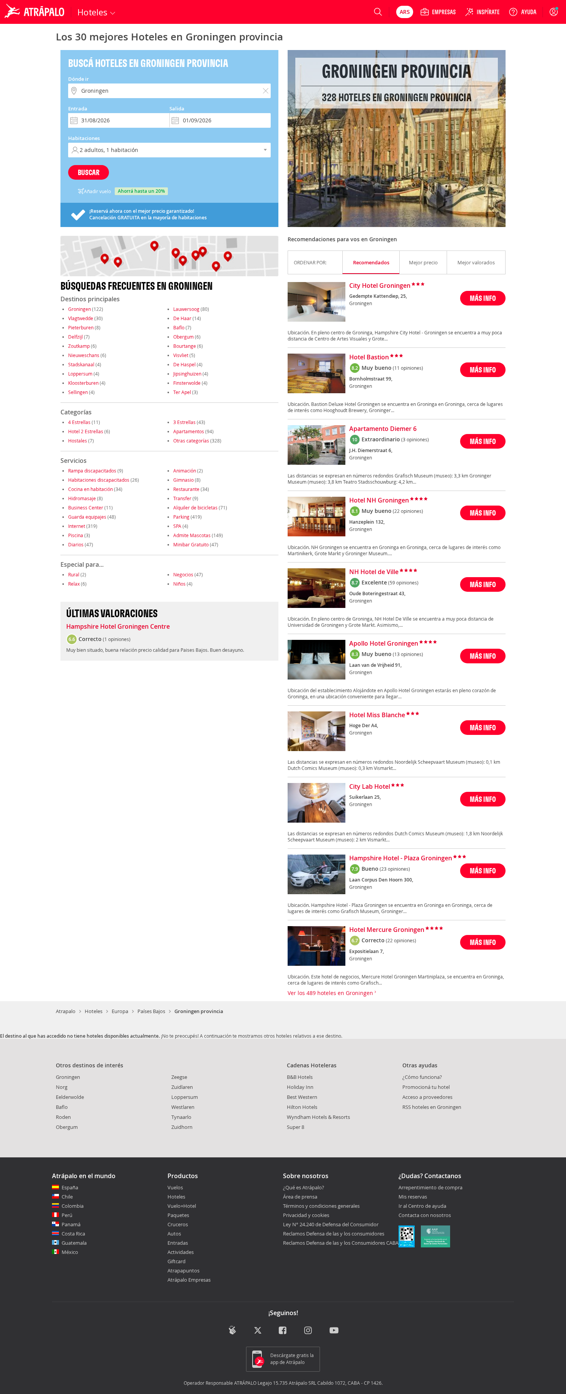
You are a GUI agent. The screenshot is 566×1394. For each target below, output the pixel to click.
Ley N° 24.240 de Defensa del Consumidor (330, 1224)
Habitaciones (84, 138)
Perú (67, 1215)
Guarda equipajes (87, 517)
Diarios (76, 544)
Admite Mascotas (192, 535)
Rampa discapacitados (92, 470)
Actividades (180, 1252)
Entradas (177, 1242)
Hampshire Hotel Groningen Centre (118, 627)
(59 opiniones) (403, 582)
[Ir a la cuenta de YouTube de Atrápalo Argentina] (334, 1330)
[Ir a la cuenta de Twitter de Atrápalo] (257, 1330)
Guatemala (74, 1242)
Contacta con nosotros (425, 1215)
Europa (120, 1011)
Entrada (77, 108)
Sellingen (78, 392)
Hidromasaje (82, 498)
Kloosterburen (83, 383)
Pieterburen (81, 327)
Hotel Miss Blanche (377, 715)
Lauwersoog (186, 309)
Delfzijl (75, 337)
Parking (181, 517)
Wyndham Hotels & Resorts (318, 1117)
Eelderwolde (70, 1096)
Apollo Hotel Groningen (383, 644)
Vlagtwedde (80, 318)
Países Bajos (151, 1011)
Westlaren (182, 1107)
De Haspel (184, 364)
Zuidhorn (182, 1127)
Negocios (183, 574)
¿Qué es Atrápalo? (303, 1187)
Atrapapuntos (183, 1270)
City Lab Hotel (369, 787)
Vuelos (175, 1187)
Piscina (75, 535)
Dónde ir (78, 79)
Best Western (302, 1096)
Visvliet (180, 355)
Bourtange (184, 346)
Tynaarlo (181, 1117)
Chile (67, 1196)
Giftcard (176, 1261)
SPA (177, 526)
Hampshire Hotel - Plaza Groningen (400, 858)
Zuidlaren (182, 1086)
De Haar (182, 318)
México (70, 1252)
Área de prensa (300, 1196)
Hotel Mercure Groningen (386, 930)
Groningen (79, 309)
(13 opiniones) (408, 654)
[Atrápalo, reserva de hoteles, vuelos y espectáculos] (35, 12)
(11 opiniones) (408, 368)
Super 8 (295, 1127)
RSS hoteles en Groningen (431, 1107)
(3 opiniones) (415, 439)
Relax (74, 584)
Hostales (77, 440)
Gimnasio (183, 480)
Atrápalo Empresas (189, 1279)
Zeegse (179, 1076)
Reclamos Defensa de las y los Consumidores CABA (341, 1242)
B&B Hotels (300, 1076)
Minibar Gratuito (191, 544)
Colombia (73, 1205)
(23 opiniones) (395, 869)
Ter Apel (182, 392)
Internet (76, 526)
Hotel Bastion (369, 357)
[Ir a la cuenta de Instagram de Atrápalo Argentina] (308, 1330)
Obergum (183, 337)
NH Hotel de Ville (374, 572)
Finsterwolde (187, 383)
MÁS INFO (483, 298)
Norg (61, 1086)
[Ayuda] (522, 12)
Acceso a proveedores (427, 1096)
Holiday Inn (300, 1086)
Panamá (71, 1224)
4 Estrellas (79, 422)
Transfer (182, 498)
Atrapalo (65, 1011)
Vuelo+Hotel (181, 1205)
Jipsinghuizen (187, 374)
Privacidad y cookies (306, 1215)
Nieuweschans (83, 355)
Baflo (178, 327)
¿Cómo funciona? (422, 1076)
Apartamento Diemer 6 (383, 429)
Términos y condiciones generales (321, 1205)
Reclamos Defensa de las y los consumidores (333, 1233)
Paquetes (178, 1215)
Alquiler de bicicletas (195, 507)
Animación (184, 470)
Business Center (85, 507)
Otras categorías (191, 440)
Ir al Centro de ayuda (422, 1206)
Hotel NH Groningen (379, 500)
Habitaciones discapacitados (98, 480)
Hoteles (93, 1011)
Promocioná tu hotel (426, 1086)
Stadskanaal (81, 364)
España (70, 1187)
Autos (174, 1233)
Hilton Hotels (302, 1107)
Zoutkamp (79, 346)
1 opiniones (116, 639)
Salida (176, 108)
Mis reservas (413, 1197)
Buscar (88, 172)
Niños (179, 584)
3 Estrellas (184, 422)
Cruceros (177, 1224)
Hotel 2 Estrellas (85, 431)
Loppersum (80, 374)
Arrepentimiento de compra (430, 1188)
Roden (63, 1117)
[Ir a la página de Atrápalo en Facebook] (283, 1330)
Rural (73, 574)
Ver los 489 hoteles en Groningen (331, 993)
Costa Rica (73, 1233)
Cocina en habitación (90, 489)
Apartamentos (188, 431)
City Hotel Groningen (379, 286)
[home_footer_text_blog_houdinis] (232, 1330)
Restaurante (186, 489)
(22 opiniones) (408, 511)
